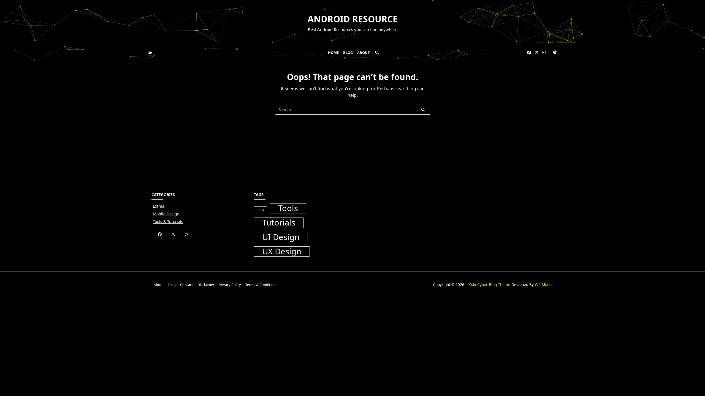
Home (333, 52)
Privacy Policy (230, 284)
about (363, 52)
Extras (158, 206)
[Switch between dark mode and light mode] (554, 52)
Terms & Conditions (261, 284)
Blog (348, 52)
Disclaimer (205, 284)
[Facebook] (529, 52)
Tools (288, 208)
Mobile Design (166, 213)
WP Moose (544, 284)
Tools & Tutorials (168, 221)
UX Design (281, 251)
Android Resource (353, 19)
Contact (186, 284)
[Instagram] (544, 52)
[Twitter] (537, 52)
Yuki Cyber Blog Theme (489, 284)
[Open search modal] (377, 52)
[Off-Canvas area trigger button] (150, 52)
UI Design (280, 237)
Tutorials (278, 223)
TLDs (260, 210)
